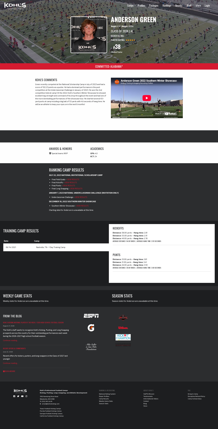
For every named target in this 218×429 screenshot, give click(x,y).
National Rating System (107, 394)
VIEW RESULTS (73, 179)
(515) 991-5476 (47, 401)
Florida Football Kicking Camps (51, 411)
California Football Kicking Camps (52, 416)
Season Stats (103, 403)
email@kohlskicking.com (50, 404)
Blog (145, 403)
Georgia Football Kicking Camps (51, 413)
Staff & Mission (148, 394)
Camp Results (104, 399)
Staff (189, 5)
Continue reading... (10, 340)
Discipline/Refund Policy (196, 396)
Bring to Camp (193, 394)
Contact (146, 401)
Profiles (141, 5)
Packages (153, 5)
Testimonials (148, 396)
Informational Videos (150, 399)
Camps (130, 5)
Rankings (167, 5)
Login (207, 5)
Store (198, 5)
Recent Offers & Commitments (14, 348)
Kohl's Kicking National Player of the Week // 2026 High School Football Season (33, 322)
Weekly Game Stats (106, 401)
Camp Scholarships (195, 399)
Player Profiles (104, 396)
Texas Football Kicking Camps (50, 408)
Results (178, 5)
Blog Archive (10, 371)
